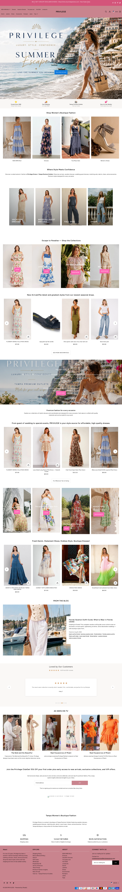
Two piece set (66, 843)
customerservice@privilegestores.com (103, 842)
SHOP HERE (61, 377)
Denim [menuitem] (2, 14)
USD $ (116, 11)
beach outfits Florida (74, 617)
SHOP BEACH (99, 498)
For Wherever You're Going (61, 464)
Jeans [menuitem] (31, 14)
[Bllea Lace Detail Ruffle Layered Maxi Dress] (104, 431)
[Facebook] (4, 866)
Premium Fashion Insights (40, 853)
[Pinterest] (117, 3)
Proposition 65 (37, 847)
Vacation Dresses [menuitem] (21, 9)
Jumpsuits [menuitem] (44, 9)
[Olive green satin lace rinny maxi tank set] (75, 302)
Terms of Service (38, 849)
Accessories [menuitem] (19, 14)
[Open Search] (106, 11)
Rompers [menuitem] (26, 14)
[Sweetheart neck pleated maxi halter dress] (104, 549)
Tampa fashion (93, 619)
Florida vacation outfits (108, 617)
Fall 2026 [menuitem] (38, 9)
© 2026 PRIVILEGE (8, 871)
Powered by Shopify (21, 871)
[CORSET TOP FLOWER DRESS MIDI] (46, 549)
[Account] (110, 12)
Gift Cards (36, 843)
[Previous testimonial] (9, 671)
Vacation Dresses (67, 841)
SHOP (17, 253)
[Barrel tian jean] (104, 302)
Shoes (64, 853)
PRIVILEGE (61, 11)
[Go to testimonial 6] (65, 686)
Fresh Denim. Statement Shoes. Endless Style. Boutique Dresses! (61, 525)
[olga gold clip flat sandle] (46, 302)
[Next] (88, 3)
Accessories (66, 855)
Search (35, 841)
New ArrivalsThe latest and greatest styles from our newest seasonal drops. (61, 279)
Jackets (64, 851)
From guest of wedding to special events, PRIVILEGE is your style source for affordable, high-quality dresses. (61, 407)
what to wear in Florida (75, 621)
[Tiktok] (119, 3)
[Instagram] (115, 3)
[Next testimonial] (113, 671)
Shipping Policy (37, 837)
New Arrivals (36, 855)
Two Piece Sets (75, 144)
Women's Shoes (105, 144)
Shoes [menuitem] (12, 14)
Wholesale (36, 845)
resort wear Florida (84, 619)
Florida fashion (98, 617)
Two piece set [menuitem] (31, 9)
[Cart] (120, 11)
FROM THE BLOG (61, 584)
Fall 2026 (65, 845)
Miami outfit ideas (74, 619)
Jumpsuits (65, 847)
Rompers (65, 857)
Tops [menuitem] (35, 14)
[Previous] (34, 3)
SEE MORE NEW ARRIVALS (61, 336)
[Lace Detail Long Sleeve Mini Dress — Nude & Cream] (46, 431)
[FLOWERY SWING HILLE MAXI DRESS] (17, 302)
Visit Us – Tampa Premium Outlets (43, 857)
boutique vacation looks (87, 617)
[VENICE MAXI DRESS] (75, 549)
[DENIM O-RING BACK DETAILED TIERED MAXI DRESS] (17, 549)
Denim (64, 849)
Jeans (64, 859)
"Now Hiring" (36, 851)
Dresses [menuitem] (14, 9)
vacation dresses (102, 619)
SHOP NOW (75, 256)
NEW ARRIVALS (17, 144)
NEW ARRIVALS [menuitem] (5, 9)
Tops (63, 861)
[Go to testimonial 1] (56, 686)
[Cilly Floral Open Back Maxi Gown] (75, 431)
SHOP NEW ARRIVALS (26, 53)
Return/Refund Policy (39, 839)
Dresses (46, 144)
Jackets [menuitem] (8, 14)
